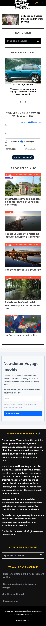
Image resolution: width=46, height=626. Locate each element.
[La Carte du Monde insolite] (23, 331)
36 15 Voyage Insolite (23, 84)
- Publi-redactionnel (13, 594)
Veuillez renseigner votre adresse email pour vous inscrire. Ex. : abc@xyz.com (20, 405)
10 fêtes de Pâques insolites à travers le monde (32, 19)
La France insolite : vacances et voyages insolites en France (22, 174)
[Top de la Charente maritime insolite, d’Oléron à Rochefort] (23, 230)
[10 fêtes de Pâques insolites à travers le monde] (10, 19)
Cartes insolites (11, 315)
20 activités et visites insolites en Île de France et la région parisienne (23, 201)
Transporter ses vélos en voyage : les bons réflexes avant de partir (23, 91)
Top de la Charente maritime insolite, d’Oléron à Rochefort (22, 235)
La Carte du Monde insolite (21, 335)
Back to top (21, 621)
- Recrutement (10, 601)
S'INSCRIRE (13, 414)
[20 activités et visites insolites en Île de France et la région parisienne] (23, 195)
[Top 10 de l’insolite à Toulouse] (23, 266)
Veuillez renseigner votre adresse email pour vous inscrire (22, 391)
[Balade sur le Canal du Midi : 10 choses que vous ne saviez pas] (23, 299)
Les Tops (9, 177)
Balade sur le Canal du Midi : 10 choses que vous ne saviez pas (22, 305)
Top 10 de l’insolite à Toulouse (23, 269)
